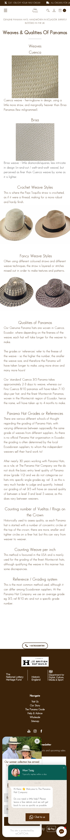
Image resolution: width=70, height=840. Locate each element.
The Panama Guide (35, 709)
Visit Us (35, 701)
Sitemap (35, 721)
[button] (63, 767)
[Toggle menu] (4, 10)
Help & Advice (35, 713)
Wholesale (35, 717)
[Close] (37, 741)
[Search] (48, 10)
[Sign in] (54, 10)
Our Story (35, 705)
